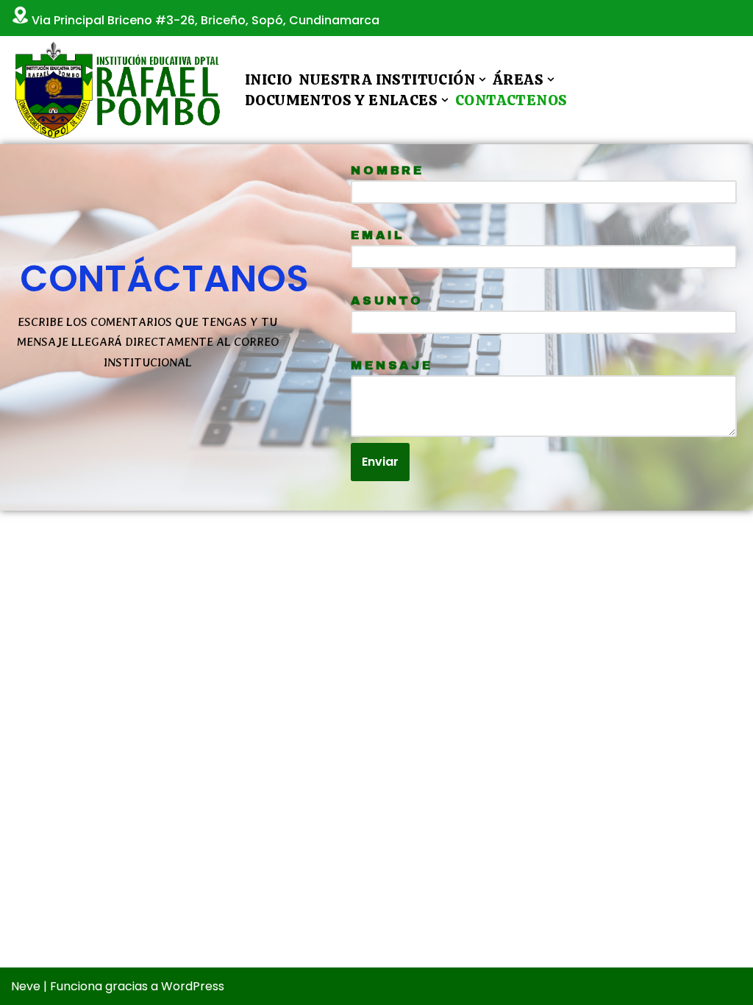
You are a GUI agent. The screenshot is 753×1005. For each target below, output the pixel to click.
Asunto (387, 300)
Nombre (387, 170)
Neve (25, 986)
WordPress (192, 986)
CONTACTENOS (511, 100)
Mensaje (392, 365)
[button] (482, 79)
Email (378, 235)
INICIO (268, 79)
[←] (115, 90)
